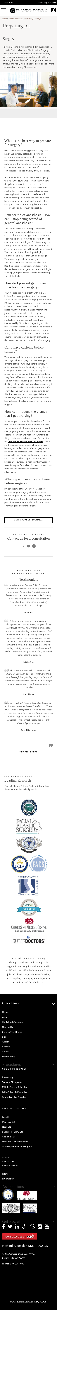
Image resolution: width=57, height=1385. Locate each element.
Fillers (5, 1174)
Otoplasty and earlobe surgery (17, 1146)
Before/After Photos (12, 1032)
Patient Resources (16, 18)
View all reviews (28, 752)
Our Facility (7, 1027)
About (5, 1017)
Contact (6, 1051)
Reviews (6, 1046)
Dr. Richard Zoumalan (12, 1022)
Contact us (8, 3)
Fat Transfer (8, 1178)
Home (4, 18)
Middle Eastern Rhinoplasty (15, 1087)
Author (5, 1041)
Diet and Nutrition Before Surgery (25, 442)
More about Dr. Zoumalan (28, 520)
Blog (4, 1037)
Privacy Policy (8, 1056)
